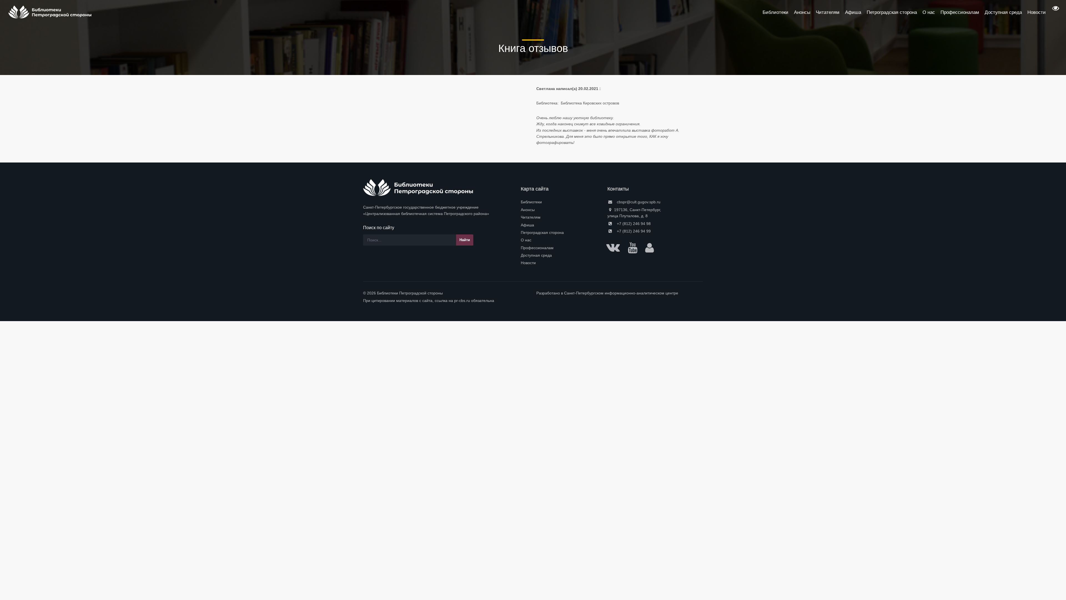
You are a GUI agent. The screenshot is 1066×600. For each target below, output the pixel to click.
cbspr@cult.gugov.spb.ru (638, 202)
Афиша (527, 225)
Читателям (530, 217)
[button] (1055, 10)
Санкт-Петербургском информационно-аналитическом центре (621, 293)
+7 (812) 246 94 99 (633, 231)
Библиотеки (531, 202)
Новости (528, 263)
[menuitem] (561, 202)
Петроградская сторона (542, 232)
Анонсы (528, 210)
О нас (526, 240)
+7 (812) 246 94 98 (633, 223)
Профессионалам (537, 248)
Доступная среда (536, 255)
